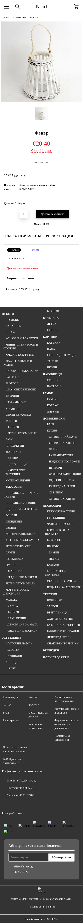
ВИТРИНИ (12, 395)
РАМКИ (48, 393)
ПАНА (51, 348)
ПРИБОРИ (55, 467)
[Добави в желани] (73, 201)
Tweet (35, 249)
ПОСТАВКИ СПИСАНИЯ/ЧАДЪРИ (20, 495)
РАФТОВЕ (12, 383)
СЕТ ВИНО (56, 492)
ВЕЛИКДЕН (51, 650)
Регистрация (11, 720)
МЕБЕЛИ (8, 314)
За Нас (7, 704)
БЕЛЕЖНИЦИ (56, 517)
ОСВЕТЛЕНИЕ (11, 637)
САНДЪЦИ (12, 377)
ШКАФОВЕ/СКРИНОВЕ (21, 389)
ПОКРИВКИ (54, 600)
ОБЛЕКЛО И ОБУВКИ (61, 581)
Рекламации (10, 697)
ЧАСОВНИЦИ (52, 374)
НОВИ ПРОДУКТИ (56, 657)
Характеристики (20, 278)
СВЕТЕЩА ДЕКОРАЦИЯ (23, 630)
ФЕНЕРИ (34, 17)
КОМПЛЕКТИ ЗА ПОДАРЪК (57, 532)
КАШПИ (13, 458)
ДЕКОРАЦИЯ (19, 17)
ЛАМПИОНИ (14, 656)
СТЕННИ (53, 330)
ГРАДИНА (12, 565)
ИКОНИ (52, 367)
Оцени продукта (15, 258)
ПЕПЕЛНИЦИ (15, 558)
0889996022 (26, 788)
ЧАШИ (53, 449)
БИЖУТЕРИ (55, 540)
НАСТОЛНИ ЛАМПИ (19, 643)
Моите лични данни (43, 906)
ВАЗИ (9, 439)
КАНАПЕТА (13, 326)
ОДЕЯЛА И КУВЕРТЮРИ (63, 625)
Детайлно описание (23, 268)
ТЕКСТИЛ (50, 594)
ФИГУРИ (11, 420)
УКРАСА (13, 606)
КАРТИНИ (50, 336)
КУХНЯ (52, 430)
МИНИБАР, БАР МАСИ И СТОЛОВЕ (20, 346)
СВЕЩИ (11, 527)
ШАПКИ (11, 668)
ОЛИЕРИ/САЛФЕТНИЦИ (65, 474)
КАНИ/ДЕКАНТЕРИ (62, 486)
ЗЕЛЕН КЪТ (13, 451)
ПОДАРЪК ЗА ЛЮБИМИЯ (64, 587)
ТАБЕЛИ (52, 361)
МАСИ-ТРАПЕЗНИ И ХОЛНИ (17, 362)
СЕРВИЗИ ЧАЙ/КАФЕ (63, 436)
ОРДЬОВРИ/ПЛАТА (61, 480)
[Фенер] (41, 101)
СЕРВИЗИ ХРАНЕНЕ (62, 443)
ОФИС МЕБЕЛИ (16, 402)
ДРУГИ (10, 552)
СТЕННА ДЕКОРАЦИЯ (62, 355)
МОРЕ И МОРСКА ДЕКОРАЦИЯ (16, 591)
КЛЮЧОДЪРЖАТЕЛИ (61, 511)
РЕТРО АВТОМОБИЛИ (22, 433)
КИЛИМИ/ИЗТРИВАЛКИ (63, 631)
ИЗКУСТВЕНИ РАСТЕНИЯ (15, 472)
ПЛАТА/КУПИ (15, 445)
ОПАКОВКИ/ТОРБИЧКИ (63, 643)
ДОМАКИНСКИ (54, 418)
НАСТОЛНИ (55, 386)
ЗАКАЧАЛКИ (14, 486)
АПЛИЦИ (12, 662)
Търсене (34, 704)
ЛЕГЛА (10, 332)
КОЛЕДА (11, 599)
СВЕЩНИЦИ (14, 521)
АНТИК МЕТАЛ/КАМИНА (23, 540)
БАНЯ (51, 424)
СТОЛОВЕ (12, 319)
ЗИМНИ (54, 552)
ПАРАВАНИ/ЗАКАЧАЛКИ (22, 371)
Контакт (34, 697)
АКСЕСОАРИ (52, 505)
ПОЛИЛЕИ (12, 649)
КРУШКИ (53, 311)
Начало (6, 17)
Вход (6, 712)
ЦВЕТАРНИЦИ (17, 464)
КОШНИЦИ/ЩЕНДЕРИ (21, 534)
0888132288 (26, 795)
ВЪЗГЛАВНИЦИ (57, 612)
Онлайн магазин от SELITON (41, 919)
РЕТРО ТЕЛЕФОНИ (18, 546)
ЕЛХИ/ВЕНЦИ (17, 618)
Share (15, 250)
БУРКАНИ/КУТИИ (61, 455)
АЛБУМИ (53, 411)
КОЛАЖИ (53, 405)
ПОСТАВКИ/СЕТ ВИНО (21, 503)
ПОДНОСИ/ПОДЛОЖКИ (21, 509)
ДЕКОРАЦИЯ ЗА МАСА (23, 624)
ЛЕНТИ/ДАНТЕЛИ (59, 637)
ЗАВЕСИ (52, 606)
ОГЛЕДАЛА (51, 318)
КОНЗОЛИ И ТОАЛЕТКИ (22, 338)
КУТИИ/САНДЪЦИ (18, 480)
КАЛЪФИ (53, 565)
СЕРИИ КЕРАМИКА (18, 414)
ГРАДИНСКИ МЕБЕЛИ (22, 577)
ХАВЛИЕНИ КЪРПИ (60, 618)
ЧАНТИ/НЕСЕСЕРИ (60, 523)
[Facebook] (7, 803)
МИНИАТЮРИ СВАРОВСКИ (55, 573)
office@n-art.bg (26, 780)
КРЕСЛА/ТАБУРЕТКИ (20, 354)
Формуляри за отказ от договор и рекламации (67, 724)
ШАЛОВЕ (53, 546)
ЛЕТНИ (54, 558)
